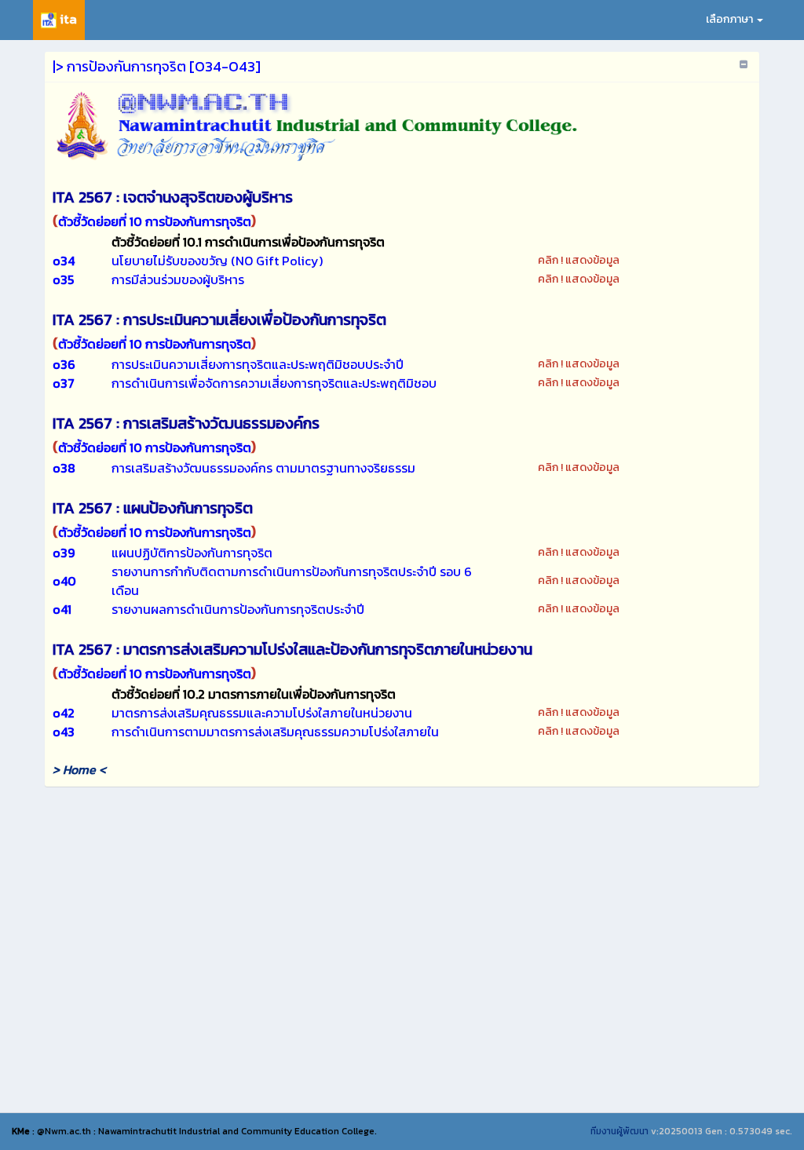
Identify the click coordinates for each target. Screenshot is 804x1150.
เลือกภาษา (730, 19)
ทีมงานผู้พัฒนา (619, 1131)
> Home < (79, 769)
